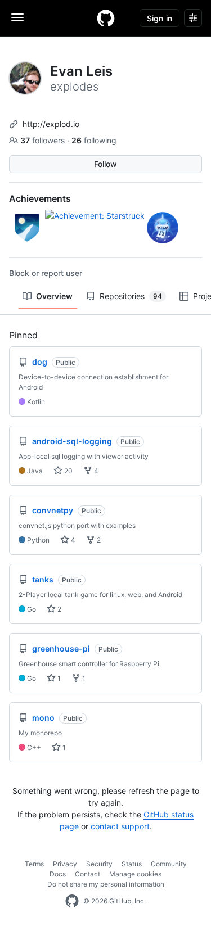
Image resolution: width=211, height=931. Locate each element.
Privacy (65, 864)
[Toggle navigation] (17, 17)
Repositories (131, 296)
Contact (87, 874)
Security (99, 864)
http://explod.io (51, 124)
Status (132, 864)
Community (169, 864)
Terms (34, 864)
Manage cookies (135, 874)
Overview (54, 296)
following (93, 140)
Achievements (40, 198)
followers (43, 140)
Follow (105, 164)
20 (67, 471)
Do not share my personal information (105, 884)
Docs (58, 874)
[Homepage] (106, 18)
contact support (120, 826)
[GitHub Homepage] (72, 901)
